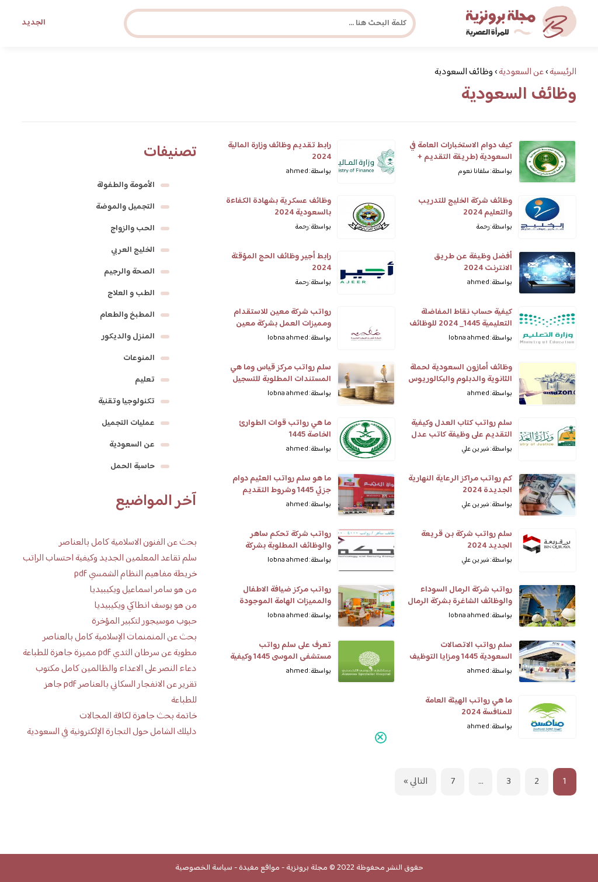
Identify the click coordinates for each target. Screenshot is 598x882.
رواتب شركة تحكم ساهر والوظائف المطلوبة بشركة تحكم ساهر (288, 546)
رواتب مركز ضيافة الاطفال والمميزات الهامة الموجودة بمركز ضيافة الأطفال (285, 601)
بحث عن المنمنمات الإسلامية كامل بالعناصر (120, 637)
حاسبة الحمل (132, 466)
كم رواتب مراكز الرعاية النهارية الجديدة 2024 (460, 484)
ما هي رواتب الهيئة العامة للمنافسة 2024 (468, 707)
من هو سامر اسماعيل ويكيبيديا (143, 590)
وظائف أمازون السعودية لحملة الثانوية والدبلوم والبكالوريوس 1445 (460, 379)
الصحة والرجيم (129, 272)
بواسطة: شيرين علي (486, 449)
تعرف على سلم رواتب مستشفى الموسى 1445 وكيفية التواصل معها (280, 657)
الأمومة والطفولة (126, 185)
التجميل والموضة (125, 207)
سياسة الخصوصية (203, 868)
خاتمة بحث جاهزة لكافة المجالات (138, 716)
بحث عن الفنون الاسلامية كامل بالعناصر (128, 543)
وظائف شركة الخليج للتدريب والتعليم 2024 (465, 207)
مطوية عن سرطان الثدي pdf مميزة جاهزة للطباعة (110, 653)
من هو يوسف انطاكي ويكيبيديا (145, 606)
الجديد (34, 23)
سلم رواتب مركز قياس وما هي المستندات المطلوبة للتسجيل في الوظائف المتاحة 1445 (280, 379)
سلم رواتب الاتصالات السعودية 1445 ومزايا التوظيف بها (460, 657)
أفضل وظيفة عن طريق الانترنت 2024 (473, 262)
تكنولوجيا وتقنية (126, 402)
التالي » (415, 782)
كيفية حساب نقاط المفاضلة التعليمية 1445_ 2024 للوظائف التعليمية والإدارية (460, 324)
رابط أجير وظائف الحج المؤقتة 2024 (281, 262)
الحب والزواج (132, 229)
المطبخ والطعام (127, 315)
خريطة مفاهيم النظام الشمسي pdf (135, 574)
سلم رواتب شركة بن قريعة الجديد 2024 (466, 540)
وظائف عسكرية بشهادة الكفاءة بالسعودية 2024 (278, 207)
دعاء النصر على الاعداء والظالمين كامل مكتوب (116, 669)
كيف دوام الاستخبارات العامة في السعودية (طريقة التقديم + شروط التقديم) (460, 157)
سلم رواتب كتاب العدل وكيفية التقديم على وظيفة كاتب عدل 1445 (461, 435)
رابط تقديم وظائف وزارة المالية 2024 (279, 151)
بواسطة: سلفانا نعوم (485, 171)
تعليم (145, 380)
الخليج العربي (133, 250)
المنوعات (139, 358)
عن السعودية (132, 445)
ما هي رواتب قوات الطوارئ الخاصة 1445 (285, 429)
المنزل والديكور (128, 337)
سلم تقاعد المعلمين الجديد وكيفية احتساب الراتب (110, 558)
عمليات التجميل (128, 423)
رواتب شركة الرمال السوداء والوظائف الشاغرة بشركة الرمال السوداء (460, 601)
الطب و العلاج (131, 293)
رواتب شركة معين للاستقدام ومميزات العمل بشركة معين (282, 318)
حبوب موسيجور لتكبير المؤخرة (144, 621)
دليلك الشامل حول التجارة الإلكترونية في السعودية (112, 732)
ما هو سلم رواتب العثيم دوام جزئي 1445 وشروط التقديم (281, 484)
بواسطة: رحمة (494, 227)
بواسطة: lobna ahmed (480, 338)
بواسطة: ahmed (308, 171)
